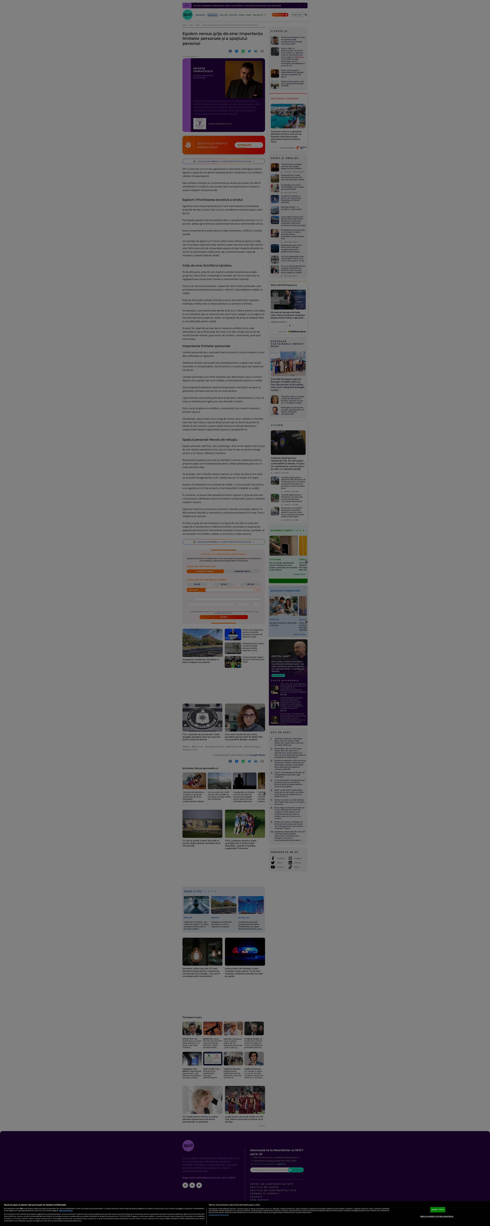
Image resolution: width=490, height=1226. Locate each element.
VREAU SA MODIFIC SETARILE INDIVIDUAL (437, 1216)
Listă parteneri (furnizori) (219, 1215)
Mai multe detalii (66, 1210)
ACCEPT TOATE (438, 1209)
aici (11, 1218)
